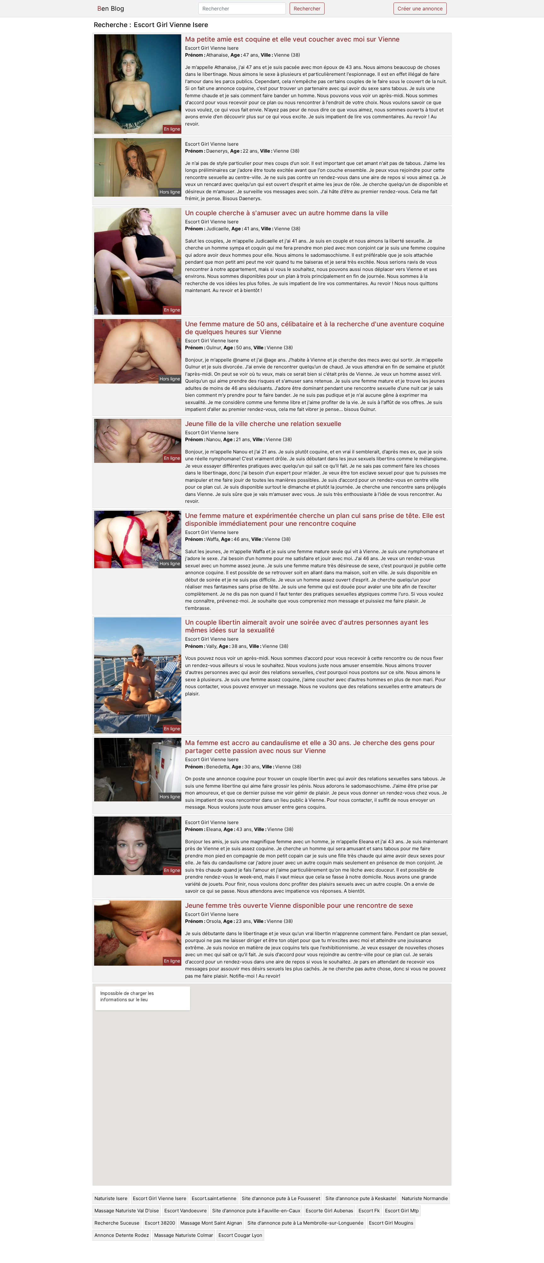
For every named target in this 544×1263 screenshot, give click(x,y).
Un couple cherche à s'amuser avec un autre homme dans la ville (286, 213)
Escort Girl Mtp (402, 1211)
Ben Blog (110, 8)
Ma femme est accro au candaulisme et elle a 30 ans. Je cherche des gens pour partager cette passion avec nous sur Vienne (310, 747)
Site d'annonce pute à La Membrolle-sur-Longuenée (305, 1223)
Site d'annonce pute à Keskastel (361, 1198)
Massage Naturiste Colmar (183, 1235)
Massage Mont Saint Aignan (211, 1223)
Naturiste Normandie (425, 1198)
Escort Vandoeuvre (185, 1211)
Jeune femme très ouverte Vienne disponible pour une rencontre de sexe (299, 905)
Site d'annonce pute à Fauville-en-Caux (256, 1211)
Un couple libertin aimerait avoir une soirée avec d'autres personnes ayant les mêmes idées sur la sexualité (306, 626)
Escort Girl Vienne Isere (159, 1198)
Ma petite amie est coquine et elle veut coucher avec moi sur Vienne (292, 39)
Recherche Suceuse (116, 1223)
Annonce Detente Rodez (121, 1235)
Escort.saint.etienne (214, 1198)
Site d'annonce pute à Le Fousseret (281, 1198)
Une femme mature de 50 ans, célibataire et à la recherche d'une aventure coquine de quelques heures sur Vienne (314, 328)
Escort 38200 (160, 1223)
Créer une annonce (420, 8)
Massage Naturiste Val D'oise (126, 1211)
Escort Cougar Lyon (240, 1235)
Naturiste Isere (111, 1198)
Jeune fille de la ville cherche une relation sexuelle (263, 424)
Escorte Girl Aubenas (329, 1211)
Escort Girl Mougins (391, 1223)
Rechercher (307, 8)
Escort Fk (369, 1211)
